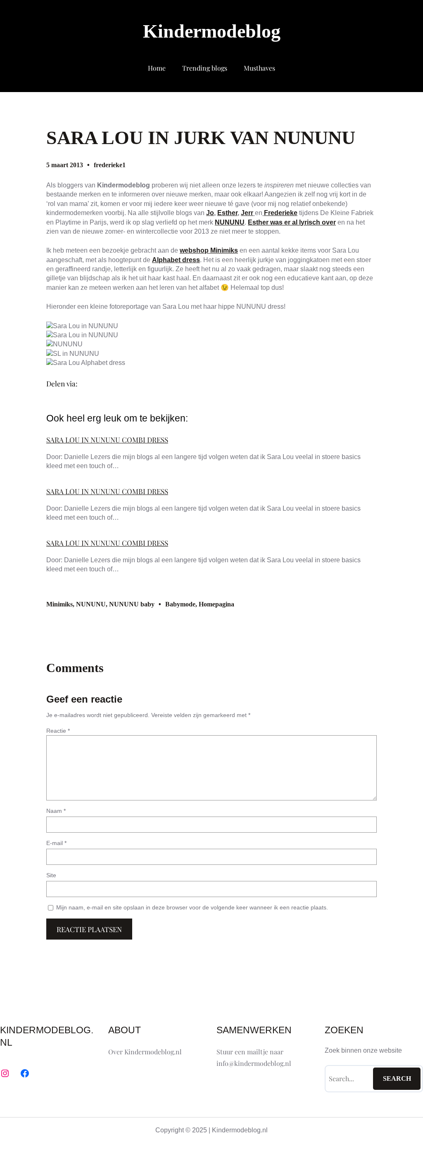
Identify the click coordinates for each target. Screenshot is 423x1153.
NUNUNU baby (131, 604)
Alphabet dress (176, 259)
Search (397, 1078)
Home (157, 68)
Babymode (180, 604)
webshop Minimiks (209, 250)
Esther (227, 212)
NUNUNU (230, 222)
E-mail (56, 843)
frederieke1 (110, 164)
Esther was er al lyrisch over (292, 222)
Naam (56, 810)
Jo (210, 212)
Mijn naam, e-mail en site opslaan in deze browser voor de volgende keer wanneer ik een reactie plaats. (192, 907)
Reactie (58, 730)
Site (51, 875)
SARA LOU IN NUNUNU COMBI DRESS (107, 439)
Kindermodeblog (211, 31)
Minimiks (59, 604)
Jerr (247, 212)
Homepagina (216, 604)
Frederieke (280, 212)
